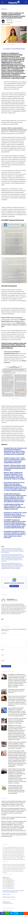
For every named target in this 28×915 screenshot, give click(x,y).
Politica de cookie (6, 894)
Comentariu (4, 633)
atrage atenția (16, 111)
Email (2, 655)
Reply (2, 619)
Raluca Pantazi (9, 19)
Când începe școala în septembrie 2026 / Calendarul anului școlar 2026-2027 (16, 691)
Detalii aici (23, 300)
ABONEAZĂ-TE (14, 586)
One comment (10, 22)
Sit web (2, 660)
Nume (2, 649)
